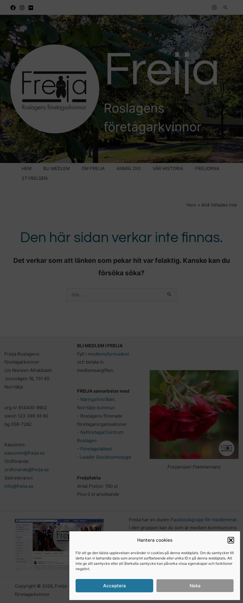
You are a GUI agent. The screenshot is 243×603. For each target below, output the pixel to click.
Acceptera (114, 585)
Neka (195, 585)
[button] (231, 540)
